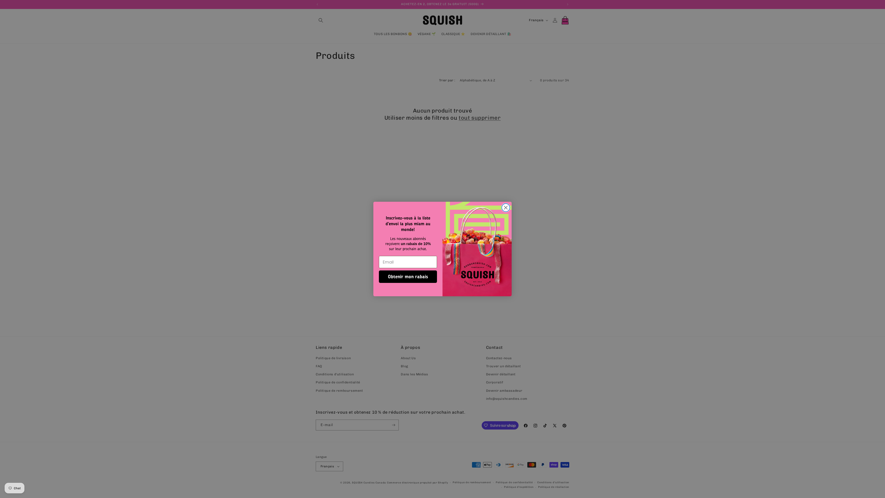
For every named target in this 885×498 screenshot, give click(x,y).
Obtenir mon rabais (408, 276)
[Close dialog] (506, 208)
